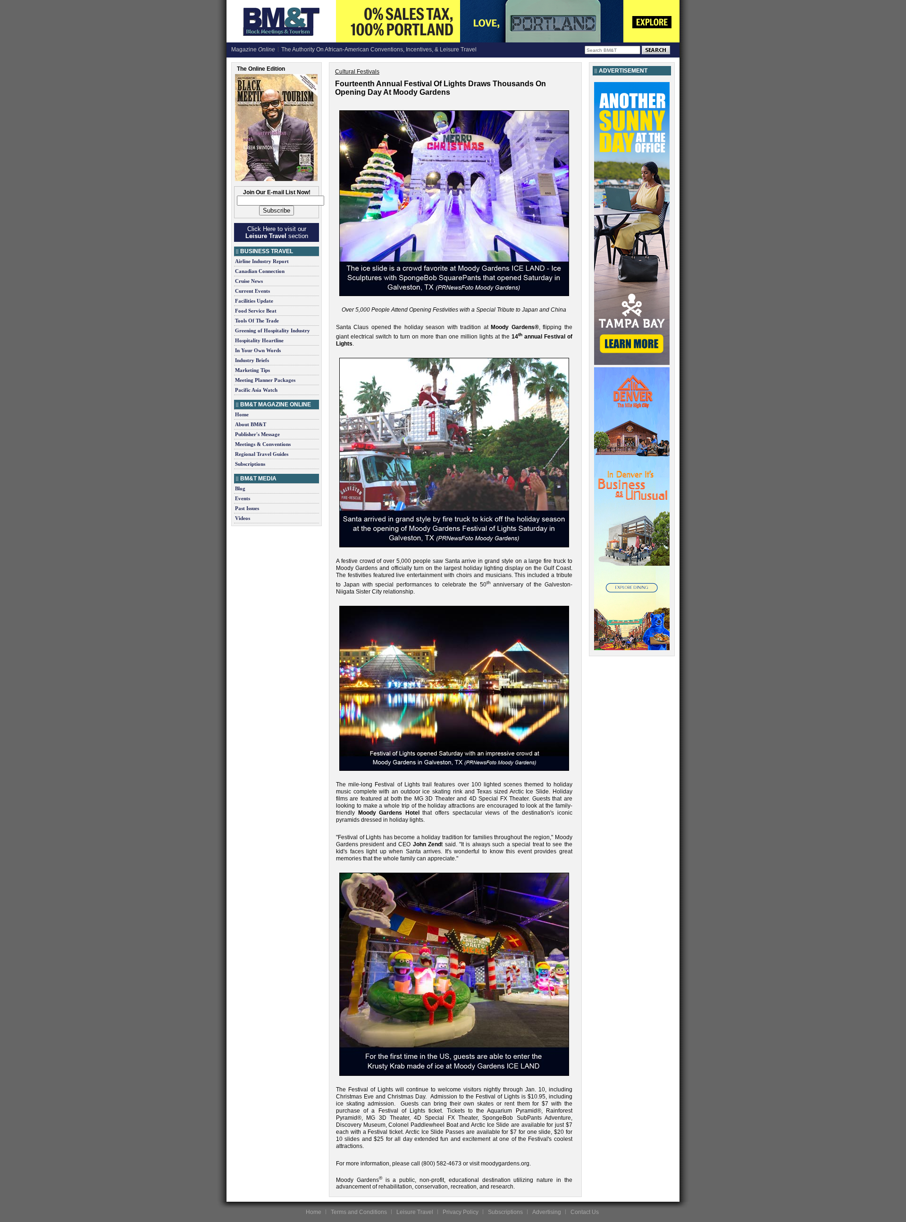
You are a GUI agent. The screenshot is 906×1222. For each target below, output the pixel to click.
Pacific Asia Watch (256, 390)
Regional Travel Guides (261, 454)
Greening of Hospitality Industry (272, 330)
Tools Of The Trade (257, 320)
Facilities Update (254, 301)
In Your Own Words (258, 350)
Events (242, 498)
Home (242, 414)
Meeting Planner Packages (265, 380)
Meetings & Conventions (263, 444)
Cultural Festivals (357, 71)
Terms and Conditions (359, 1212)
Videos (242, 518)
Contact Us (584, 1212)
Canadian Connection (260, 271)
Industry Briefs (252, 360)
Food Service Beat (256, 311)
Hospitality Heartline (259, 340)
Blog (240, 488)
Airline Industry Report (262, 261)
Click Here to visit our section (276, 232)
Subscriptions (250, 464)
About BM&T (250, 424)
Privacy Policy (460, 1212)
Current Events (252, 291)
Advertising (546, 1212)
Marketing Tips (252, 370)
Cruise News (249, 281)
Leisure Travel (414, 1212)
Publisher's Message (257, 434)
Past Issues (247, 508)
